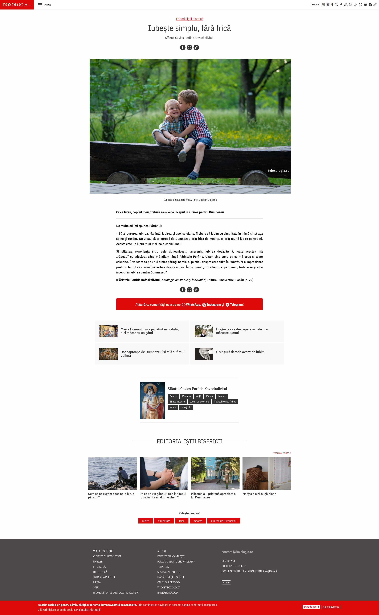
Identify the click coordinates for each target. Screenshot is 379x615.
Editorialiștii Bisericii (189, 18)
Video (173, 407)
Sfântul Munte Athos (225, 401)
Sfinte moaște (177, 401)
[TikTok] (356, 4)
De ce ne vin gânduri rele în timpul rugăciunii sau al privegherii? (163, 495)
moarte (197, 521)
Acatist (173, 396)
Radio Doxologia (167, 592)
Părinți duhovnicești (171, 556)
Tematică (163, 566)
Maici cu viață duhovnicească (176, 561)
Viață (198, 396)
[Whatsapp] (189, 47)
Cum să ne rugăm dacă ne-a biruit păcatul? (111, 495)
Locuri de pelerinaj (199, 401)
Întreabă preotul (104, 577)
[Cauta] (336, 4)
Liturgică (99, 566)
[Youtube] (346, 4)
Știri (96, 587)
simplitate (164, 521)
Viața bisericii (102, 551)
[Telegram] (370, 4)
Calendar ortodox (168, 582)
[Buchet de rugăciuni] (332, 4)
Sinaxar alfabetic (168, 572)
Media (97, 582)
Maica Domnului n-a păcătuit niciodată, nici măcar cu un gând (150, 330)
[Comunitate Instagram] (365, 4)
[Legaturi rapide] (375, 4)
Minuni (209, 396)
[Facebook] (341, 4)
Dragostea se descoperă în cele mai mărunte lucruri (242, 330)
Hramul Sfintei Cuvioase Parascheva (116, 592)
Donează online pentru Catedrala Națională (249, 571)
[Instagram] (351, 4)
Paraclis (186, 396)
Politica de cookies (234, 566)
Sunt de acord (311, 606)
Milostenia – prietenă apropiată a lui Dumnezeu (213, 495)
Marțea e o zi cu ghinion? (259, 493)
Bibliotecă (100, 572)
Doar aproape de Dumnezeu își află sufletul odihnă (152, 353)
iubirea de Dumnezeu (223, 521)
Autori (161, 551)
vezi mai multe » (282, 453)
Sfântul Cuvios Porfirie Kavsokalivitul (189, 37)
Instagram (214, 304)
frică (182, 521)
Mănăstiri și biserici (170, 577)
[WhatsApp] (360, 4)
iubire (145, 521)
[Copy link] (196, 47)
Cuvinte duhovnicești (107, 556)
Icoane (222, 396)
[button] (44, 5)
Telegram (236, 304)
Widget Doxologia (168, 587)
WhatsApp (193, 304)
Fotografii (186, 407)
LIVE (316, 4)
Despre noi (228, 561)
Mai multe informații (88, 610)
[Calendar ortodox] (323, 4)
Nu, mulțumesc (331, 606)
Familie (97, 561)
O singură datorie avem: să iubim (240, 352)
